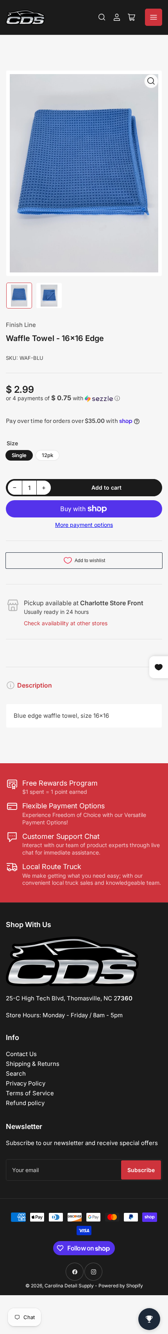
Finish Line (21, 325)
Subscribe (141, 1170)
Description (34, 685)
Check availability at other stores (65, 623)
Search (16, 1073)
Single (19, 455)
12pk (47, 455)
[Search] (102, 17)
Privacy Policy (25, 1083)
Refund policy (25, 1103)
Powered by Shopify (120, 1286)
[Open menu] (153, 17)
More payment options (84, 524)
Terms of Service (30, 1093)
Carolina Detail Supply (69, 1286)
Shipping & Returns (32, 1063)
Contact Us (21, 1054)
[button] (84, 398)
